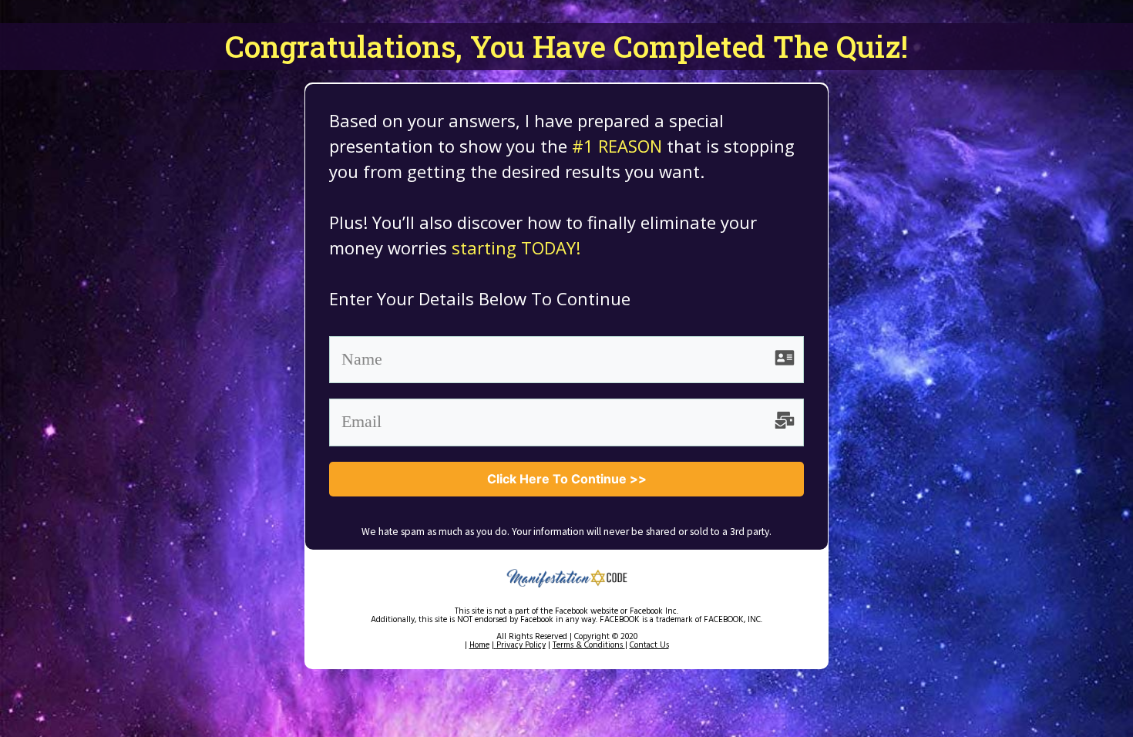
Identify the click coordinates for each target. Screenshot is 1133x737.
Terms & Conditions (589, 645)
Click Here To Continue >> (567, 478)
